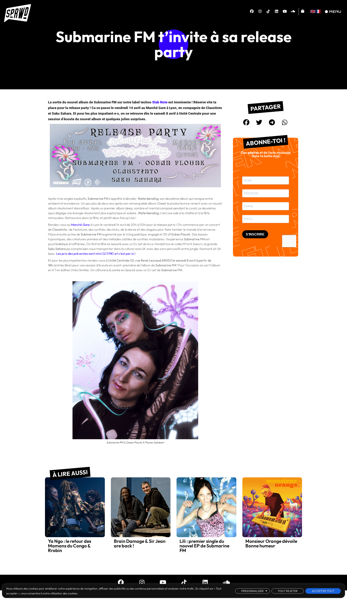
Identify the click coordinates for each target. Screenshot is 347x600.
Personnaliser (252, 591)
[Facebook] (251, 11)
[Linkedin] (276, 11)
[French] (318, 11)
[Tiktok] (268, 11)
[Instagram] (260, 11)
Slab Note (159, 102)
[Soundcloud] (293, 11)
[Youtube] (284, 11)
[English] (313, 11)
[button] (246, 122)
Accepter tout (323, 591)
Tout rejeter (288, 591)
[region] (173, 591)
